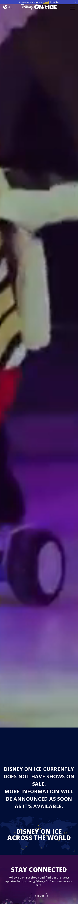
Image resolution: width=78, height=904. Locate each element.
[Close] (75, 2)
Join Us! (39, 896)
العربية (46, 2)
